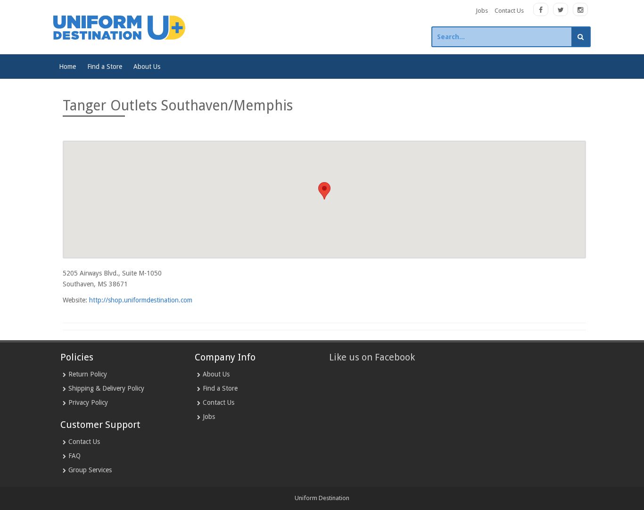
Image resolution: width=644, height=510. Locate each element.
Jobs (482, 10)
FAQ (74, 456)
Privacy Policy (88, 402)
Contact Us (509, 10)
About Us (146, 66)
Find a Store (104, 66)
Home (67, 66)
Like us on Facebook (372, 357)
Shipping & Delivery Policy (106, 388)
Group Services (90, 470)
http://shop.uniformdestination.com (140, 300)
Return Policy (87, 374)
